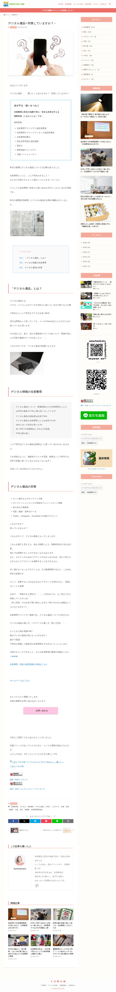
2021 (86, 266)
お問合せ (72, 985)
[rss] (61, 981)
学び (87, 51)
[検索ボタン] (109, 4)
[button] (13, 821)
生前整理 (13, 27)
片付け (48, 806)
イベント (88, 60)
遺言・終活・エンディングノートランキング (27, 789)
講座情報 (63, 985)
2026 (86, 243)
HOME (43, 985)
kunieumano (20, 869)
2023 (86, 257)
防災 (87, 32)
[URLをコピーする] (68, 821)
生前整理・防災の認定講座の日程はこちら (28, 664)
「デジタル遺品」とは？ (35, 258)
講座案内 (88, 74)
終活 (67, 806)
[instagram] (55, 981)
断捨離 (27, 809)
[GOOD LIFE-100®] (14, 4)
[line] (58, 981)
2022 (86, 261)
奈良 (21, 809)
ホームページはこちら (20, 681)
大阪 (16, 809)
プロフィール (89, 36)
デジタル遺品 (39, 806)
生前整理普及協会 (36, 809)
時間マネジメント (91, 69)
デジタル (23, 806)
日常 (87, 41)
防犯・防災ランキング (18, 780)
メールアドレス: (87, 434)
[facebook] (51, 981)
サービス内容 (53, 985)
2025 (86, 247)
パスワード (55, 806)
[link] (37, 885)
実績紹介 (88, 65)
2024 (86, 252)
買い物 (87, 46)
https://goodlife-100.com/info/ (96, 469)
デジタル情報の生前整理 (35, 263)
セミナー (88, 79)
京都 (62, 806)
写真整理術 (14, 806)
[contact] (64, 981)
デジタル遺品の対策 (33, 268)
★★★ (15, 656)
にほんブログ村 (17, 766)
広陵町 (11, 809)
